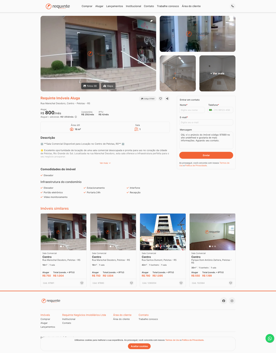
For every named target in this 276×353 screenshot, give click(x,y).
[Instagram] (232, 300)
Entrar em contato (190, 99)
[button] (63, 232)
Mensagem (186, 129)
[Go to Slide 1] (61, 246)
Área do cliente (191, 6)
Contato (149, 6)
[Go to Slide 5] (166, 246)
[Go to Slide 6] (169, 246)
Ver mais (104, 163)
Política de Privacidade (196, 165)
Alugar (99, 6)
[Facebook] (223, 300)
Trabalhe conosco (168, 6)
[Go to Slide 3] (66, 246)
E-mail (184, 117)
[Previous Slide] (44, 232)
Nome (183, 104)
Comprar (87, 6)
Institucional (133, 6)
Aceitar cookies (139, 346)
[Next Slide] (83, 232)
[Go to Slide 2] (63, 246)
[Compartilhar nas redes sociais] (167, 98)
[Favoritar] (160, 98)
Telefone (213, 104)
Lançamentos (114, 6)
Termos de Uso (172, 340)
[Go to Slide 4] (164, 246)
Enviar (206, 155)
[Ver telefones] (232, 6)
